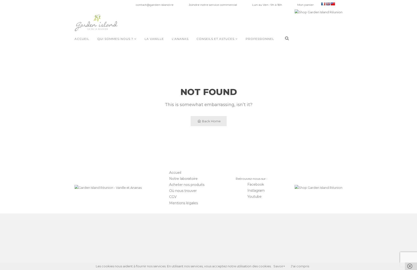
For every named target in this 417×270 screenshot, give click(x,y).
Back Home (211, 121)
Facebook (255, 184)
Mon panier (305, 5)
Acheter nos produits (186, 184)
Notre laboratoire (183, 178)
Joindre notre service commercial (213, 5)
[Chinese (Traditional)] (333, 4)
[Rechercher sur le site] (287, 38)
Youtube (254, 196)
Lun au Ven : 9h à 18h (267, 5)
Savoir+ (279, 266)
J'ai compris (300, 266)
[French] (323, 4)
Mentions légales (183, 203)
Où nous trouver (183, 191)
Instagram (256, 190)
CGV (173, 197)
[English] (328, 4)
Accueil (175, 172)
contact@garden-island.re (155, 5)
